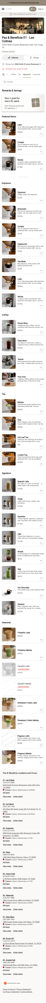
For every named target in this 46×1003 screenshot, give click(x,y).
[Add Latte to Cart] (41, 134)
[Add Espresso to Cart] (41, 200)
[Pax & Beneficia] (9, 9)
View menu (7, 796)
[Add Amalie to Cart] (41, 560)
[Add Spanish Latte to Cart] (41, 490)
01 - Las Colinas (8, 780)
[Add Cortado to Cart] (41, 151)
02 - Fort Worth (8, 804)
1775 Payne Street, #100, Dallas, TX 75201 (19, 879)
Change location (8, 51)
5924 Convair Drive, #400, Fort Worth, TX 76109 (21, 900)
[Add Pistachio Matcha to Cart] (41, 657)
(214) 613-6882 (9, 782)
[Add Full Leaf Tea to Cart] (41, 446)
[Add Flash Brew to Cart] (41, 350)
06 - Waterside (8, 895)
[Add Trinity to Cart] (41, 508)
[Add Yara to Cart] (41, 578)
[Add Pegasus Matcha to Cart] (41, 762)
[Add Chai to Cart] (41, 429)
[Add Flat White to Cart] (41, 270)
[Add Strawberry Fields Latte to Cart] (41, 710)
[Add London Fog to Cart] (41, 464)
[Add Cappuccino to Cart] (41, 253)
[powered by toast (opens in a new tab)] (12, 983)
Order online (18, 796)
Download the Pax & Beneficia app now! (24, 3)
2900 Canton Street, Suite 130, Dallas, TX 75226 (21, 922)
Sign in (40, 9)
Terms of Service (9, 989)
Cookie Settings (26, 992)
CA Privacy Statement (11, 992)
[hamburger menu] (3, 9)
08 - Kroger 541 (8, 938)
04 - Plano (6, 852)
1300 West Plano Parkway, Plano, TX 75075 (19, 857)
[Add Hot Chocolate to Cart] (41, 596)
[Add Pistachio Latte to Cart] (41, 640)
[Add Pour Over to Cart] (41, 385)
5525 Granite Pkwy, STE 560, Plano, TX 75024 (20, 965)
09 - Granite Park (9, 960)
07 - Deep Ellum (8, 917)
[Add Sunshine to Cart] (41, 525)
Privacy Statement (23, 989)
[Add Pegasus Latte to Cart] (41, 745)
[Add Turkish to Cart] (41, 367)
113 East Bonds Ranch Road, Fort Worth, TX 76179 (22, 943)
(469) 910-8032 (9, 855)
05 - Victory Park (9, 874)
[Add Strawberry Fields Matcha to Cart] (41, 727)
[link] (13, 74)
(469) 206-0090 (9, 962)
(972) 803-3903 (9, 876)
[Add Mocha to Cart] (41, 169)
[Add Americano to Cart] (41, 218)
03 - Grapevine (8, 828)
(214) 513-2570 (9, 831)
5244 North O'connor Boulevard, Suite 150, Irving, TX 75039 (21, 786)
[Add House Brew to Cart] (41, 332)
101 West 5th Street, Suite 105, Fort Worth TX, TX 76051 (22, 810)
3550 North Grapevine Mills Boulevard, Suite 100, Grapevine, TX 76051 (21, 834)
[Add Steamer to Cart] (41, 613)
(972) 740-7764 (9, 806)
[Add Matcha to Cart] (41, 411)
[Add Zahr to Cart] (41, 543)
